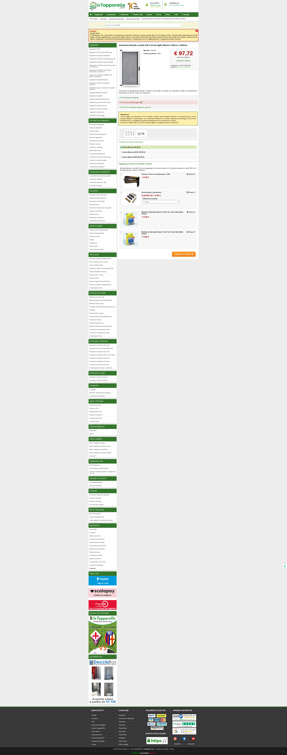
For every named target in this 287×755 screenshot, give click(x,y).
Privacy (94, 744)
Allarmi (91, 434)
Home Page (93, 529)
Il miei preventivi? (97, 735)
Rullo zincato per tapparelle (97, 134)
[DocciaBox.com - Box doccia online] (103, 660)
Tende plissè (93, 243)
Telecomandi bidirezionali (97, 154)
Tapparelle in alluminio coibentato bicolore (102, 59)
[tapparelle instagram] (175, 738)
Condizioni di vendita (95, 555)
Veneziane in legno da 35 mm (98, 377)
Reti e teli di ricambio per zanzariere (100, 208)
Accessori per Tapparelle (126, 718)
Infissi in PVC (123, 741)
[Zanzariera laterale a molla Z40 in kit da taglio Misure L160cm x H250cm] (130, 68)
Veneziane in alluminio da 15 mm (99, 345)
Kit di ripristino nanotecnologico (99, 468)
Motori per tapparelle (95, 137)
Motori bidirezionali (95, 150)
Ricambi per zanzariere (96, 217)
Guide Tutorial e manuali (96, 542)
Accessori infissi (94, 421)
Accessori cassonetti (95, 185)
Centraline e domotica (96, 147)
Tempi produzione (94, 552)
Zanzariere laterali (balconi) (97, 198)
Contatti (186, 14)
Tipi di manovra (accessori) (97, 545)
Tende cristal (123, 728)
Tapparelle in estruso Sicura (97, 105)
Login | (152, 7)
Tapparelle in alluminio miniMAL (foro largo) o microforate (100, 75)
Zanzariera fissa (94, 204)
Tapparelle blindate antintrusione (99, 99)
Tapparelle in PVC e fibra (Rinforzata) (100, 52)
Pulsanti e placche (95, 144)
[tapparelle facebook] (184, 738)
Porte (159, 14)
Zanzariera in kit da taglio (97, 201)
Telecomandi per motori (96, 141)
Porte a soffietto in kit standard (98, 449)
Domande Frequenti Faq (96, 539)
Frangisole (92, 389)
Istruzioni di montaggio (96, 565)
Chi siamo (92, 532)
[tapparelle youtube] (193, 738)
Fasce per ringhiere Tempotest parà (100, 284)
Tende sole (122, 731)
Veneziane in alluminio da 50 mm (99, 361)
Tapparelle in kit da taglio (97, 115)
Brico (168, 14)
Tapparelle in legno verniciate (98, 109)
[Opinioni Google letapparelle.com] (184, 728)
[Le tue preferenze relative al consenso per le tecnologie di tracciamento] (285, 566)
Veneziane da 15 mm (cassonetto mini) (101, 348)
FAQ (93, 722)
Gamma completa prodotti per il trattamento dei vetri (102, 472)
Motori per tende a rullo (96, 303)
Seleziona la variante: (150, 198)
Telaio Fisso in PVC (95, 405)
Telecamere (93, 430)
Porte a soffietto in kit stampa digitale (100, 453)
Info (176, 14)
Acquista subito (183, 61)
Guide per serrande (95, 498)
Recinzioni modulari (95, 485)
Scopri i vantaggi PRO (98, 728)
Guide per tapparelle (95, 128)
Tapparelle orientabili (95, 96)
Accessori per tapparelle (96, 124)
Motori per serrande (95, 501)
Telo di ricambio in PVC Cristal (98, 262)
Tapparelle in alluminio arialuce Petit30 (101, 62)
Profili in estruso (94, 214)
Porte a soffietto (123, 744)
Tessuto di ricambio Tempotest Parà (100, 258)
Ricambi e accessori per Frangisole (100, 393)
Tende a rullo (93, 246)
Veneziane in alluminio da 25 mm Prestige (102, 355)
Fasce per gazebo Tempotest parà (99, 281)
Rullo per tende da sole (96, 323)
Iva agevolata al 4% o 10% (97, 562)
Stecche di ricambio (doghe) (98, 160)
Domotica (92, 310)
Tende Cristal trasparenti (96, 233)
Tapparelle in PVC (94, 49)
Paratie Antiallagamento (96, 517)
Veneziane (124, 14)
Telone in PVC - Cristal (96, 275)
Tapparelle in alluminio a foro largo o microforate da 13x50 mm (100, 71)
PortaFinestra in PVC (95, 411)
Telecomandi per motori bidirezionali (100, 316)
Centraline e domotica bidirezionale (100, 157)
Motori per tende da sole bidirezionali (100, 300)
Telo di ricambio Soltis (96, 265)
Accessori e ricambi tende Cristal (99, 333)
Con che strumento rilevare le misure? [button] (136, 107)
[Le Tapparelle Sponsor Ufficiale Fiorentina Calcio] (103, 617)
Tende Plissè (123, 735)
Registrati (157, 7)
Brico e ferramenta (95, 514)
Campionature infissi (95, 418)
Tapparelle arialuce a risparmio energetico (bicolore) (102, 88)
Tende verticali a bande (96, 249)
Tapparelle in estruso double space (100, 102)
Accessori (92, 456)
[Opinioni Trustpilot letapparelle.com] (184, 721)
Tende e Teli (137, 14)
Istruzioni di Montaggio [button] (131, 102)
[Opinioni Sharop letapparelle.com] (184, 714)
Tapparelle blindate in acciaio (98, 92)
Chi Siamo (95, 718)
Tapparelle (108, 6)
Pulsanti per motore (95, 320)
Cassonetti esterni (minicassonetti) (99, 176)
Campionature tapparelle (97, 167)
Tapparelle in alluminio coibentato (99, 55)
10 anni (134, 6)
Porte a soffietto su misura (97, 443)
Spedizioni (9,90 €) (95, 558)
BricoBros (177, 744)
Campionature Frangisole (97, 396)
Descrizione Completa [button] (130, 98)
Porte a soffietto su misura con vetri (100, 446)
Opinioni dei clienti (95, 536)
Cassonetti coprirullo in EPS (97, 182)
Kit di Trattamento (94, 465)
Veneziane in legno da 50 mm (98, 380)
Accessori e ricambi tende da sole (99, 329)
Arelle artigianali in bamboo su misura (100, 520)
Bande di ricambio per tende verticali (100, 326)
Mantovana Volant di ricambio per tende (101, 268)
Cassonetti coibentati (95, 179)
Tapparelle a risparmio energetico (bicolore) (99, 83)
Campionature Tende (95, 288)
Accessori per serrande (96, 504)
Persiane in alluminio (95, 415)
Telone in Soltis (94, 278)
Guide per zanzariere (95, 211)
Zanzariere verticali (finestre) (98, 195)
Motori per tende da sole (96, 297)
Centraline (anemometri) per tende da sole (102, 307)
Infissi (149, 14)
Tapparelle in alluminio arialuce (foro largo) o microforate (102, 66)
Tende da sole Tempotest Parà (98, 230)
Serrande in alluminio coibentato (99, 495)
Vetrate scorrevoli (94, 236)
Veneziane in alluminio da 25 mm (99, 351)
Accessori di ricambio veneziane (99, 364)
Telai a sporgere (94, 131)
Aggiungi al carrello (183, 254)
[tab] (158, 98)
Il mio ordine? (96, 731)
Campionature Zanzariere (97, 221)
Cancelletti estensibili (95, 482)
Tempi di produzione (98, 738)
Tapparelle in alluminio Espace (98, 80)
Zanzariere (111, 14)
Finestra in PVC (94, 408)
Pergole (91, 240)
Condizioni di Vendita (98, 741)
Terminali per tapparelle (96, 163)
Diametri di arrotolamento (97, 549)
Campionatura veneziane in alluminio (100, 368)
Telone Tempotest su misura (97, 271)
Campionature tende (95, 336)
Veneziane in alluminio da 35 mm (99, 358)
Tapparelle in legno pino (96, 112)
